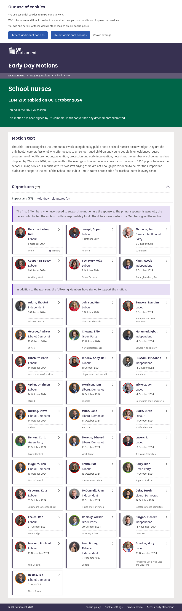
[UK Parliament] (22, 51)
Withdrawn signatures (53, 198)
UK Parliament (16, 75)
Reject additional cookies (70, 35)
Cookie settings (102, 35)
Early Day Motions (33, 65)
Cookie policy (93, 607)
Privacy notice (135, 607)
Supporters (22, 198)
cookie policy (81, 26)
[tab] (22, 199)
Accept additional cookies (28, 35)
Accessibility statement (160, 607)
